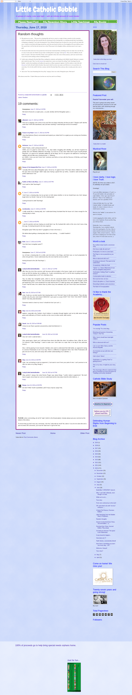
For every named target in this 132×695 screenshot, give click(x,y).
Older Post (84, 433)
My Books (100, 21)
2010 (96, 468)
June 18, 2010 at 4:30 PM (33, 360)
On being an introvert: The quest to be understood (105, 531)
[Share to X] (59, 95)
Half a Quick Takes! (98, 356)
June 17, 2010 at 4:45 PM (38, 209)
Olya (23, 311)
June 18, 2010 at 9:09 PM (34, 385)
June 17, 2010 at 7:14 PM (49, 269)
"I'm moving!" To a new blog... (101, 328)
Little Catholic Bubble (46, 9)
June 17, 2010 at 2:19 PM (38, 109)
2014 (96, 457)
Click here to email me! (99, 63)
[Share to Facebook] (61, 95)
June (98, 487)
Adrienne (25, 145)
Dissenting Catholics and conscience (104, 284)
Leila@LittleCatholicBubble (31, 269)
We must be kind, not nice (100, 279)
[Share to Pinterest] (62, 95)
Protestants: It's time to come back (103, 251)
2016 (96, 451)
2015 (96, 454)
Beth (23, 241)
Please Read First (28, 21)
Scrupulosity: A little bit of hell (101, 265)
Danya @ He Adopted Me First (31, 167)
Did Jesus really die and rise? (101, 249)
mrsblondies (26, 209)
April (98, 557)
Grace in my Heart (28, 132)
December (100, 470)
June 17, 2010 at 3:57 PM (46, 182)
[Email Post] (50, 94)
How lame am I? (101, 538)
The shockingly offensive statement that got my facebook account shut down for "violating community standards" (104, 371)
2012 (96, 462)
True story (99, 500)
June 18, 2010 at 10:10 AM (50, 334)
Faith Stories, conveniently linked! (106, 541)
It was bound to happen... (103, 535)
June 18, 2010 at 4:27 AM (33, 292)
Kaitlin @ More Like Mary (30, 182)
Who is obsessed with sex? (101, 258)
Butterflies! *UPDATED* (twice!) (105, 490)
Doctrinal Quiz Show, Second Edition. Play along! (104, 527)
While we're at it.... (101, 497)
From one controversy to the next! (106, 503)
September (100, 479)
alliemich (25, 120)
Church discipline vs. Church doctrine (104, 281)
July (98, 484)
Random (25, 97)
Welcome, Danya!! (101, 548)
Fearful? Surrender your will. (103, 99)
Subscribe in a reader (99, 144)
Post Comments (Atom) (31, 437)
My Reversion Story (55, 21)
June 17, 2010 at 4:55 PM (31, 221)
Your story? (99, 551)
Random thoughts (101, 519)
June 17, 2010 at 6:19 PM (33, 241)
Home (52, 433)
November (100, 473)
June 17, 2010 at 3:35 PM (36, 145)
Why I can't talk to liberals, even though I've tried (105, 493)
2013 (96, 459)
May (98, 554)
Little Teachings (80, 21)
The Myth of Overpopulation (101, 286)
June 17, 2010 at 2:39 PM (35, 120)
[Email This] (55, 95)
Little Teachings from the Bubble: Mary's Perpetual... (105, 515)
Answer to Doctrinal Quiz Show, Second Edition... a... (105, 522)
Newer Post (21, 433)
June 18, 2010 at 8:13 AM (33, 311)
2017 (96, 448)
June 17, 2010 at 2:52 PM (41, 132)
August (99, 482)
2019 (96, 442)
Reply (24, 114)
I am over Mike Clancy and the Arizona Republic (103, 346)
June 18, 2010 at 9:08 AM (34, 323)
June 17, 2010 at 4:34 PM (31, 192)
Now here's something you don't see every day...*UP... (105, 544)
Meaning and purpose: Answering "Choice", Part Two (102, 332)
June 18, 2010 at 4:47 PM (49, 372)
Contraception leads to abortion (102, 276)
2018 (96, 445)
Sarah (24, 323)
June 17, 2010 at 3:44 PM (49, 167)
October (99, 476)
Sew (23, 292)
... (22, 221)
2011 (96, 465)
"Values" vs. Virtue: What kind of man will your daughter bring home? (104, 268)
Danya (24, 385)
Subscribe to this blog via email (102, 59)
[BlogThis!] (57, 95)
